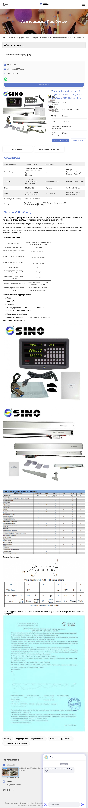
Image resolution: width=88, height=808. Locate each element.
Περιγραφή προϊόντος (49, 149)
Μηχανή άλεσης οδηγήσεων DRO (30, 739)
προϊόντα (14, 37)
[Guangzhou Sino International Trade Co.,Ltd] (45, 4)
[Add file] (45, 804)
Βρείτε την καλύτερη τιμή (62, 140)
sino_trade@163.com (15, 69)
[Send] (82, 804)
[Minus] (82, 757)
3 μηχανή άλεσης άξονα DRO (16, 743)
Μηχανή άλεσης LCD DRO (60, 739)
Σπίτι (7, 37)
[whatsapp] (6, 79)
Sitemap (23, 803)
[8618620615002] (12, 790)
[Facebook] (8, 790)
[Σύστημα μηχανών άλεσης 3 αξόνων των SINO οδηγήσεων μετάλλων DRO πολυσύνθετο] (25, 111)
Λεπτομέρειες (17, 149)
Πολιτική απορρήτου (11, 803)
